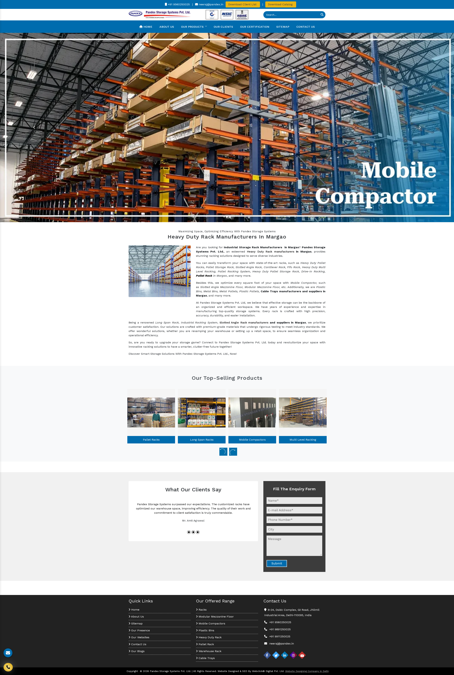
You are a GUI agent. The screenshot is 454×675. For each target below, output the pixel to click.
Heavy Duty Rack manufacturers (270, 251)
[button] (34, 127)
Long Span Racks (151, 439)
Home (147, 26)
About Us (166, 26)
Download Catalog (281, 4)
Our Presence (140, 630)
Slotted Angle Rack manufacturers (244, 322)
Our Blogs (137, 651)
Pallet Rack (206, 644)
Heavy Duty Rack (210, 637)
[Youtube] (302, 655)
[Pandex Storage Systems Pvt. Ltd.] (160, 14)
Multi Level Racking (252, 439)
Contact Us (305, 26)
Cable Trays (206, 658)
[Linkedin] (284, 655)
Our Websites (139, 637)
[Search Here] (322, 14)
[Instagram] (293, 655)
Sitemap (282, 26)
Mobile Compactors (202, 439)
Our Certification (254, 26)
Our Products (192, 26)
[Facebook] (267, 655)
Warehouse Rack (209, 651)
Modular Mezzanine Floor (216, 616)
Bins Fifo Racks (303, 439)
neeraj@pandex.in (210, 4)
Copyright (132, 671)
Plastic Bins (206, 630)
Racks (202, 609)
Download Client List (242, 4)
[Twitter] (276, 655)
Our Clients (223, 26)
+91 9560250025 (178, 4)
